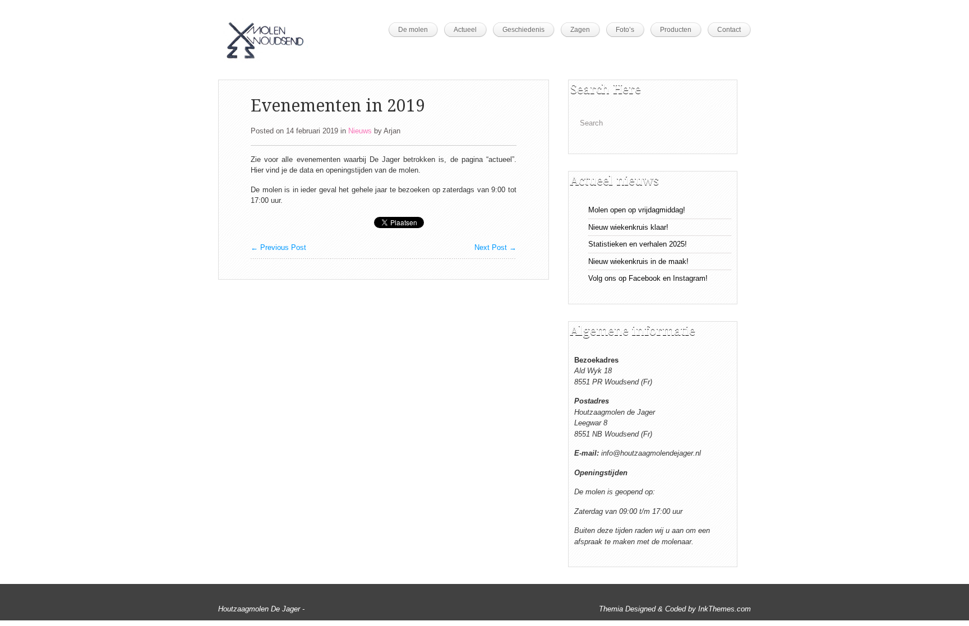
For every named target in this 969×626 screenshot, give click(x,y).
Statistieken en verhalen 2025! (637, 244)
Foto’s (625, 30)
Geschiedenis (523, 30)
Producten (675, 30)
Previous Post (278, 247)
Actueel (465, 30)
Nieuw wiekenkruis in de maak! (638, 261)
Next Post (495, 247)
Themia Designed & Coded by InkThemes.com (675, 609)
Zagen (580, 30)
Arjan (392, 131)
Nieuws (360, 131)
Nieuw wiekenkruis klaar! (628, 227)
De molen (413, 30)
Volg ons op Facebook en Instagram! (648, 278)
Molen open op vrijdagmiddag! (636, 210)
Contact (729, 30)
